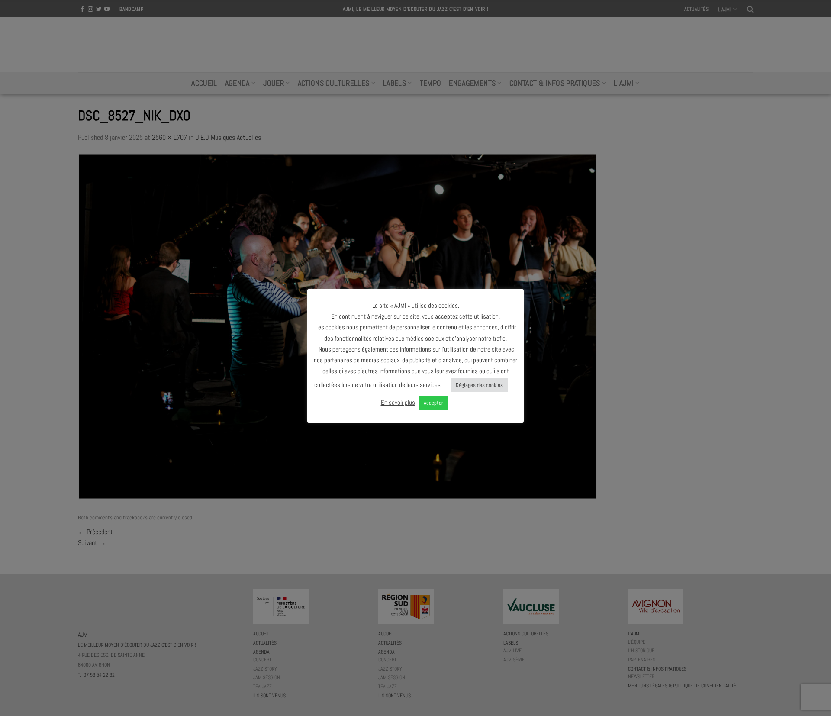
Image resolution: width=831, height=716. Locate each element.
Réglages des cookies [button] (479, 385)
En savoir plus (398, 402)
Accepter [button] (433, 402)
